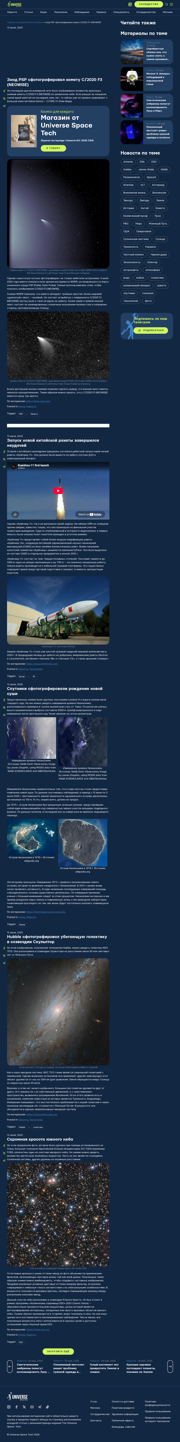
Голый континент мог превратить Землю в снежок (104, 1368)
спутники (129, 293)
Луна (158, 216)
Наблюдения (82, 12)
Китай (22, 677)
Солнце (160, 239)
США (126, 231)
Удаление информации (125, 1414)
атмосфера (153, 270)
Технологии (60, 12)
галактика (38, 1127)
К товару (53, 148)
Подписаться (153, 330)
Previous (10, 1366)
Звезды (144, 200)
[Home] (14, 4)
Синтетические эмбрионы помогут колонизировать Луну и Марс (158, 105)
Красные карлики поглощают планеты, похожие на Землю (141, 1368)
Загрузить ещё (58, 1351)
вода (126, 278)
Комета (34, 414)
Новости (12, 12)
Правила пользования (157, 1411)
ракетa (161, 285)
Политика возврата (123, 1408)
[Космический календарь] (130, 4)
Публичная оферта (123, 1420)
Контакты (96, 1420)
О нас (93, 1401)
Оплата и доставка (123, 1401)
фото (148, 301)
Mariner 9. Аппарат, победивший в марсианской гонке (158, 79)
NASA (164, 169)
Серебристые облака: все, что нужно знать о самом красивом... (157, 54)
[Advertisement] (58, 56)
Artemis (128, 162)
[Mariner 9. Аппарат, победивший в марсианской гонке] (132, 79)
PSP (21, 414)
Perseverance (131, 177)
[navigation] (166, 4)
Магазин (168, 12)
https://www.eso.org (37, 1329)
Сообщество (149, 4)
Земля (22, 925)
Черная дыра (159, 254)
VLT (142, 185)
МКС (126, 223)
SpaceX (151, 177)
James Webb (146, 169)
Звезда (128, 200)
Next (170, 1366)
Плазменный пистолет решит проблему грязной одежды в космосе (158, 132)
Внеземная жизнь (134, 192)
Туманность (130, 247)
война (140, 278)
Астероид (158, 185)
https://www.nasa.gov (38, 401)
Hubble (22, 1127)
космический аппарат (136, 285)
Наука (43, 12)
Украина (101, 12)
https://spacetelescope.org (41, 1114)
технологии (130, 301)
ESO (21, 1342)
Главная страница (16, 22)
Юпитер (152, 262)
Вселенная (159, 192)
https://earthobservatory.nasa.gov (45, 912)
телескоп (148, 293)
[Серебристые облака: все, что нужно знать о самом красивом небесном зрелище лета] (132, 51)
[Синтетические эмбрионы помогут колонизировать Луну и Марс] (132, 106)
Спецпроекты (121, 12)
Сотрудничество (146, 12)
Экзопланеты (131, 262)
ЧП (34, 677)
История (128, 208)
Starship (128, 185)
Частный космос (133, 254)
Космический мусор (135, 216)
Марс (139, 223)
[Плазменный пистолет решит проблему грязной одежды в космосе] (132, 132)
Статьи (28, 12)
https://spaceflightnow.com (42, 664)
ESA (142, 162)
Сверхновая (143, 231)
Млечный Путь (158, 223)
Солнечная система (136, 239)
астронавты (131, 270)
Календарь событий (123, 1427)
